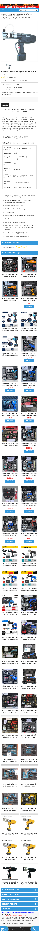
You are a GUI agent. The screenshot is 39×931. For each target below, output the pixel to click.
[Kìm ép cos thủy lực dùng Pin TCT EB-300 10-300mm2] (29, 464)
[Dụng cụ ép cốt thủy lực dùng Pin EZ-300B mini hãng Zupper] (29, 750)
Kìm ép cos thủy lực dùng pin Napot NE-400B (29, 505)
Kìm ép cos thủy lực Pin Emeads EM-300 (29, 565)
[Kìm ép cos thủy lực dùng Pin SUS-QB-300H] (10, 374)
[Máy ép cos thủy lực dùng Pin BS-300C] (29, 264)
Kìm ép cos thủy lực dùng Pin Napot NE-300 (10, 535)
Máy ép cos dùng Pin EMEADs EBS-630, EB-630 (10, 614)
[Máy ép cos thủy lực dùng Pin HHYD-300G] (29, 799)
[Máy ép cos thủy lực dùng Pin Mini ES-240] (29, 676)
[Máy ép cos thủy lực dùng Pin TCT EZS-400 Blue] (10, 627)
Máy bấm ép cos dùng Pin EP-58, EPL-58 (10, 883)
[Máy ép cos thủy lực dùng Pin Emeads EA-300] (29, 404)
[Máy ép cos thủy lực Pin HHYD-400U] (29, 823)
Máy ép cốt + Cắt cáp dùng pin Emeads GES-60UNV (10, 445)
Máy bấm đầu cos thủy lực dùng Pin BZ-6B (10, 761)
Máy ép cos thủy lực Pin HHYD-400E (10, 858)
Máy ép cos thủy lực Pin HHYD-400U (29, 834)
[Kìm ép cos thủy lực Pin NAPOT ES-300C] (29, 343)
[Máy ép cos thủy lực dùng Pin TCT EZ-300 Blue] (29, 603)
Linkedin (24, 80)
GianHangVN (23, 930)
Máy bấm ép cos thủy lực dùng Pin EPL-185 (29, 883)
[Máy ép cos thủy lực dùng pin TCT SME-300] (10, 404)
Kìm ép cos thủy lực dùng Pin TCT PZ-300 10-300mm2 (10, 475)
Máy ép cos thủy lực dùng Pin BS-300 (10, 299)
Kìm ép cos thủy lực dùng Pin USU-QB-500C (29, 330)
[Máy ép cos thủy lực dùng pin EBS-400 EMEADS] (29, 627)
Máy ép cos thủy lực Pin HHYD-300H (10, 834)
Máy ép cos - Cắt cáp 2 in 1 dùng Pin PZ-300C (29, 737)
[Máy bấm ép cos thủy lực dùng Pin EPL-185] (29, 872)
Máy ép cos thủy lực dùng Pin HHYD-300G (29, 809)
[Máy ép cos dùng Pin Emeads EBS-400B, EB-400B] (29, 579)
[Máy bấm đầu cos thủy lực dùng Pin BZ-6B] (10, 750)
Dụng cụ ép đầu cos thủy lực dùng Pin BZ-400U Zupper (10, 786)
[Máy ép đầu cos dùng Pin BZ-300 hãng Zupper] (10, 799)
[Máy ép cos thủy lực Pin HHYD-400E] (10, 848)
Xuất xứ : (9, 87)
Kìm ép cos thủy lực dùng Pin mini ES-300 (10, 687)
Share (5, 80)
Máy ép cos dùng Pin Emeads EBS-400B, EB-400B (29, 590)
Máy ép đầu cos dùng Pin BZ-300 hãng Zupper (10, 810)
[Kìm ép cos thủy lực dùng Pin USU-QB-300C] (10, 343)
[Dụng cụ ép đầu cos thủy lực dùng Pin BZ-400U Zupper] (10, 774)
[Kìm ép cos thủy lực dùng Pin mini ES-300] (10, 676)
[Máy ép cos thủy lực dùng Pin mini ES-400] (29, 652)
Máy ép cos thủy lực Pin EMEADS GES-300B (10, 504)
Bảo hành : (9, 90)
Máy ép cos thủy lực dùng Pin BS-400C (10, 275)
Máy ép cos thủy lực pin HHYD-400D (29, 858)
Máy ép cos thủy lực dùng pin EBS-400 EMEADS (29, 639)
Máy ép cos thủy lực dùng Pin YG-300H (29, 299)
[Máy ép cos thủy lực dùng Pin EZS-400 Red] (10, 652)
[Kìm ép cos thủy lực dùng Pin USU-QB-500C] (29, 319)
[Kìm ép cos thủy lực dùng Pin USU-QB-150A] (10, 319)
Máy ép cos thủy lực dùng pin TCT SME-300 (10, 414)
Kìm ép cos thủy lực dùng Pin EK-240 (29, 384)
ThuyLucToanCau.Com (27, 920)
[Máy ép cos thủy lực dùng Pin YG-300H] (29, 289)
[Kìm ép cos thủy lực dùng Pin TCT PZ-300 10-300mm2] (10, 464)
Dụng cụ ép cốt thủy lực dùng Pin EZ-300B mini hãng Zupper (29, 761)
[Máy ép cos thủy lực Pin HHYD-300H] (10, 823)
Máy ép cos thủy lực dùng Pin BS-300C (29, 275)
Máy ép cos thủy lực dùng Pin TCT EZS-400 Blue (10, 639)
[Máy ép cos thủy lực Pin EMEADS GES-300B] (10, 494)
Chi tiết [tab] (5, 105)
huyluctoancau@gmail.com (13, 920)
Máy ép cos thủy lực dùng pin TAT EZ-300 (10, 736)
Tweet (14, 80)
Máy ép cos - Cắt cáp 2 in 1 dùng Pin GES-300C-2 (10, 712)
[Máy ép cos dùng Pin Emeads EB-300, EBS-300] (10, 579)
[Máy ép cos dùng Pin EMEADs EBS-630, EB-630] (10, 603)
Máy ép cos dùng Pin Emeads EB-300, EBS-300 (10, 590)
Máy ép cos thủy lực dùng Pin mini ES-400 (29, 662)
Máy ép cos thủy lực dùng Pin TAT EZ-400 (29, 711)
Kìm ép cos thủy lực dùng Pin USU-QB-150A (10, 330)
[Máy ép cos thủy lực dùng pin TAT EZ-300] (10, 725)
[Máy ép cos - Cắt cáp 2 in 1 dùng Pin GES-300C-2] (10, 701)
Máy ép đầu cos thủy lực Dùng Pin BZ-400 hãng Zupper (29, 786)
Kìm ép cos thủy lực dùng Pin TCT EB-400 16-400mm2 (29, 445)
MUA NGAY (29, 306)
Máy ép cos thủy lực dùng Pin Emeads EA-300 (29, 415)
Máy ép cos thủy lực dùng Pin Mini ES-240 (29, 687)
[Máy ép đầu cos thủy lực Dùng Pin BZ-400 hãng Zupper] (29, 774)
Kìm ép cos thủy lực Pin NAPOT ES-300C (29, 354)
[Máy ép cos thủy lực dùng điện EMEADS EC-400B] (29, 524)
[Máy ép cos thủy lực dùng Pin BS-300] (10, 289)
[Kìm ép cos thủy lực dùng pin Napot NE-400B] (29, 494)
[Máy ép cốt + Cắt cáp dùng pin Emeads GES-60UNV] (10, 434)
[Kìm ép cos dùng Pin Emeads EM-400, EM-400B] (10, 554)
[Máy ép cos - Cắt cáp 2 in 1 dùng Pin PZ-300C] (29, 725)
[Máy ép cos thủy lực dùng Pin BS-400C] (10, 264)
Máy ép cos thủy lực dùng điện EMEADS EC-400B (29, 535)
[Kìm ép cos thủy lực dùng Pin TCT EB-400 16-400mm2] (29, 434)
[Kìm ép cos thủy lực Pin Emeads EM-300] (29, 554)
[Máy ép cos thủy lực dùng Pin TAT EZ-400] (29, 701)
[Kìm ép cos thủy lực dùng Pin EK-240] (29, 374)
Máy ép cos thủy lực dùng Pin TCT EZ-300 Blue (29, 614)
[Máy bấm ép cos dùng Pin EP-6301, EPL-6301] (19, 41)
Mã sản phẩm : (7, 84)
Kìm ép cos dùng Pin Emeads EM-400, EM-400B (10, 565)
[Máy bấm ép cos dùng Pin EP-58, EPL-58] (10, 872)
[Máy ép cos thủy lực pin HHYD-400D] (29, 848)
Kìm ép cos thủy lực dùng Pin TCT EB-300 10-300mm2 (29, 475)
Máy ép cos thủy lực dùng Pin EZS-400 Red (10, 662)
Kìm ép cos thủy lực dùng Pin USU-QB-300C (10, 354)
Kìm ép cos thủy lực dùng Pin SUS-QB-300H (10, 384)
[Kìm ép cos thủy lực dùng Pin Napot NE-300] (10, 524)
